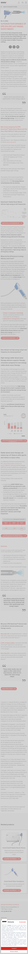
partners (9, 925)
